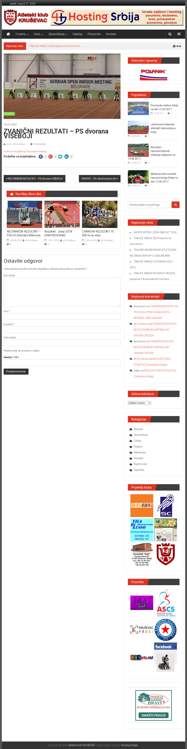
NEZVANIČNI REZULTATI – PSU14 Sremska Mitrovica (24, 233)
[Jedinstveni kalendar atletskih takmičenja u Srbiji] (138, 127)
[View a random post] (179, 34)
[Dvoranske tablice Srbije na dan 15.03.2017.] (138, 108)
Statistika (139, 469)
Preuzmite (94, 34)
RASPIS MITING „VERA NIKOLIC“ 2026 (155, 232)
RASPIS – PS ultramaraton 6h (99, 178)
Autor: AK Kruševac (15, 144)
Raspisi (138, 446)
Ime (7, 311)
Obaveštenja (56, 34)
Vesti (37, 34)
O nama (21, 34)
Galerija (77, 34)
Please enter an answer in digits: (22, 350)
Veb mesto (10, 337)
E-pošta (9, 324)
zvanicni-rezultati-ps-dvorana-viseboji (25, 151)
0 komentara (39, 144)
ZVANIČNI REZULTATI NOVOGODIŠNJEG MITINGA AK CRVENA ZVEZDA (155, 329)
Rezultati (9, 114)
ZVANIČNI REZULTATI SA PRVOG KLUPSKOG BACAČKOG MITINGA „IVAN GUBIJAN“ (156, 312)
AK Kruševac (31, 240)
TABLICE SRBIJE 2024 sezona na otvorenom (54, 46)
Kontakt (111, 34)
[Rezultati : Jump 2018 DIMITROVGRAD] (62, 214)
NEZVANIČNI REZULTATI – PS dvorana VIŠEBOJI (35, 178)
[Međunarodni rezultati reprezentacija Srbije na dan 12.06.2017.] (138, 176)
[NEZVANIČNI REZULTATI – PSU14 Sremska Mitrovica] (24, 214)
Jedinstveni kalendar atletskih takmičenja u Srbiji (163, 128)
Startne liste (140, 464)
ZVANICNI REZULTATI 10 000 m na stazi (98, 233)
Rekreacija (140, 452)
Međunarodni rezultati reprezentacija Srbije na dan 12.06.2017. (164, 177)
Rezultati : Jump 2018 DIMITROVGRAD (58, 233)
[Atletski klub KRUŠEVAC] (26, 17)
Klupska (138, 429)
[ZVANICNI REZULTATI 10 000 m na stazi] (99, 214)
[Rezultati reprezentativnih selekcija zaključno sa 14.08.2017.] (138, 150)
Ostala (137, 440)
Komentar (9, 275)
